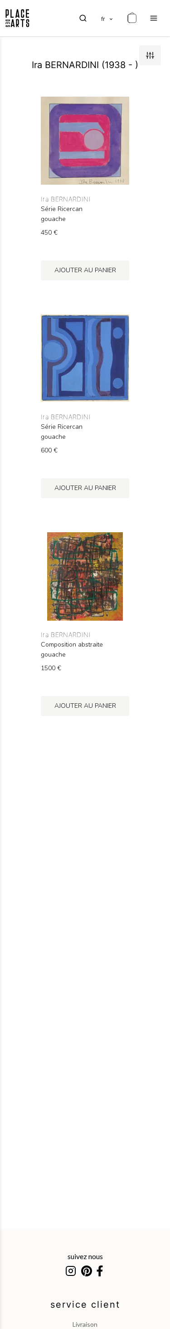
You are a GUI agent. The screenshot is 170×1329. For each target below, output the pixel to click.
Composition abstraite (72, 645)
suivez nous (85, 1256)
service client (85, 1304)
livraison (85, 1324)
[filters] (150, 55)
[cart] (132, 18)
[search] (83, 18)
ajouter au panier (85, 270)
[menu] (154, 18)
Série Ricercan (62, 209)
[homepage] (17, 18)
